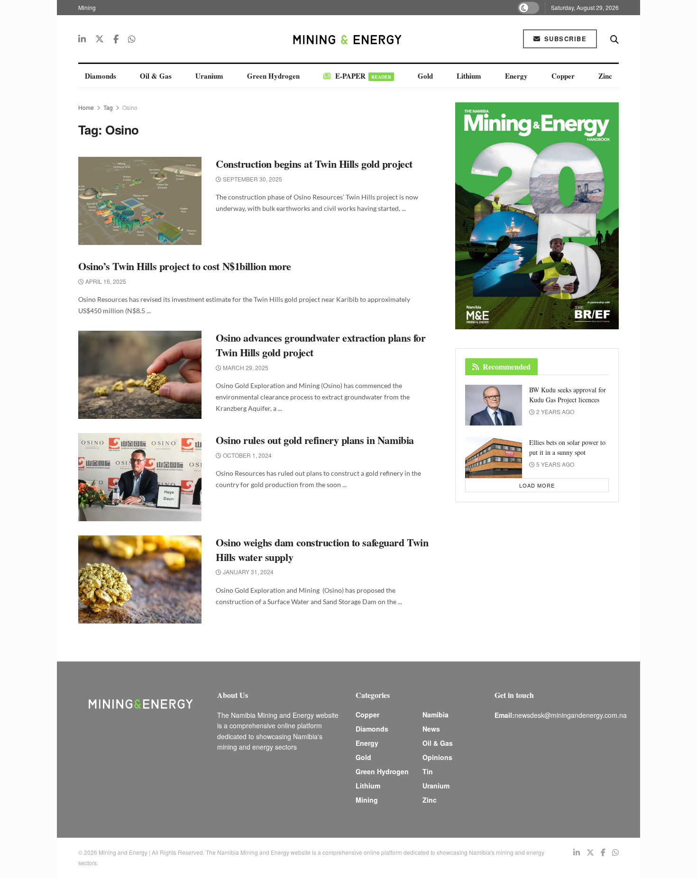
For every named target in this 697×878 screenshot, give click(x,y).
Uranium (209, 76)
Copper (563, 76)
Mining (87, 7)
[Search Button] (614, 39)
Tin (427, 771)
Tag (108, 107)
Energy (516, 76)
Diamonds (100, 76)
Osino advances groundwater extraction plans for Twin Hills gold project (320, 345)
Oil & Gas (156, 76)
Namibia (435, 714)
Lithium (469, 76)
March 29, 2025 (244, 367)
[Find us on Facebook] (116, 39)
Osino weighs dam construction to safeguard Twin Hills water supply (322, 549)
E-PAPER (363, 76)
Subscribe (564, 38)
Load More (537, 485)
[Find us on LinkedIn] (82, 39)
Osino (130, 107)
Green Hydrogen (273, 76)
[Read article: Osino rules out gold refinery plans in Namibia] (140, 477)
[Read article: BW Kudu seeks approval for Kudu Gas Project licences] (493, 405)
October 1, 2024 (246, 455)
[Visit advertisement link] (537, 215)
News (431, 728)
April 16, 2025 (105, 281)
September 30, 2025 (251, 179)
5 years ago (554, 464)
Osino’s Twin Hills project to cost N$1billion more (184, 266)
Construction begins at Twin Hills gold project (314, 164)
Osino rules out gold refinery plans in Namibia (316, 440)
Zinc (605, 76)
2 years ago (554, 411)
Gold (425, 76)
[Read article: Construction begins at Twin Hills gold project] (140, 201)
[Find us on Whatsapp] (132, 39)
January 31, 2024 (247, 572)
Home (86, 107)
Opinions (437, 757)
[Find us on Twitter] (99, 39)
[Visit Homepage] (348, 39)
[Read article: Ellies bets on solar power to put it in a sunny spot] (493, 457)
